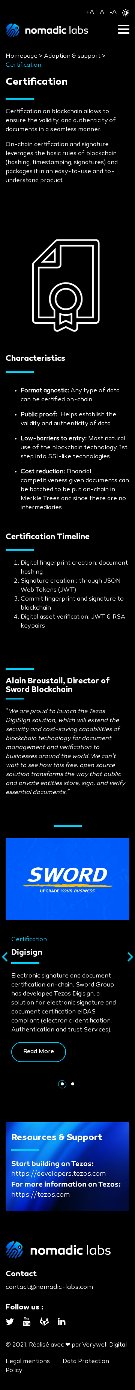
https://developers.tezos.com (58, 1173)
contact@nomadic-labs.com (49, 1287)
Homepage (22, 56)
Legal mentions (28, 1362)
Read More (38, 1051)
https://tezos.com (40, 1194)
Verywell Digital (104, 1345)
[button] (62, 1083)
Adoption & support (72, 56)
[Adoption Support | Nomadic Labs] (67, 30)
